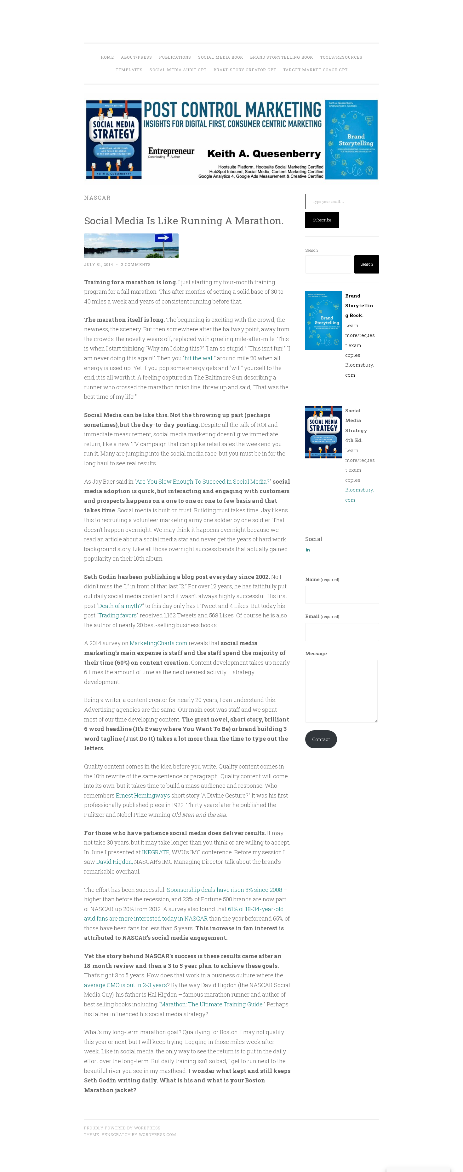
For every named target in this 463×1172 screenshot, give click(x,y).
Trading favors (117, 615)
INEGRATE (155, 852)
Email (322, 616)
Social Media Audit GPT (178, 69)
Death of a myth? (120, 606)
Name (322, 579)
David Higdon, (114, 861)
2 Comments (136, 264)
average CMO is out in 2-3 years (125, 985)
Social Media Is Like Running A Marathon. (184, 220)
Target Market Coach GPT (315, 69)
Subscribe (322, 220)
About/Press (136, 57)
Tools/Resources (341, 57)
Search (311, 250)
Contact (321, 739)
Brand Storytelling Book (281, 57)
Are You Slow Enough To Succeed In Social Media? (203, 481)
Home (107, 57)
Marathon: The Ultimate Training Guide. (212, 1004)
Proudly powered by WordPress (122, 1127)
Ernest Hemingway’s (143, 795)
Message (316, 653)
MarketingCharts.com (158, 643)
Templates (129, 69)
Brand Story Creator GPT (245, 69)
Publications (175, 57)
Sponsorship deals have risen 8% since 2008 (225, 889)
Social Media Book (220, 57)
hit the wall (199, 358)
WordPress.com (157, 1134)
